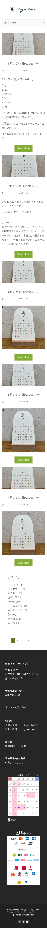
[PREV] (10, 775)
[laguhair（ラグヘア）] (23, 10)
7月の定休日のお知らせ (23, 186)
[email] (27, 921)
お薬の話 (12, 597)
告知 (10, 614)
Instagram (13, 584)
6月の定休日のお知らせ (23, 292)
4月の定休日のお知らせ (23, 497)
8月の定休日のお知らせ (23, 63)
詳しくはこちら (14, 762)
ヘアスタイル (15, 606)
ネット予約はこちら (15, 707)
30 (29, 640)
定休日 (11, 618)
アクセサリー (15, 588)
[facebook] (19, 921)
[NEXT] (36, 775)
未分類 (11, 623)
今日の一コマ (15, 610)
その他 (11, 601)
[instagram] (23, 921)
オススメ (12, 593)
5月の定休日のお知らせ (23, 394)
